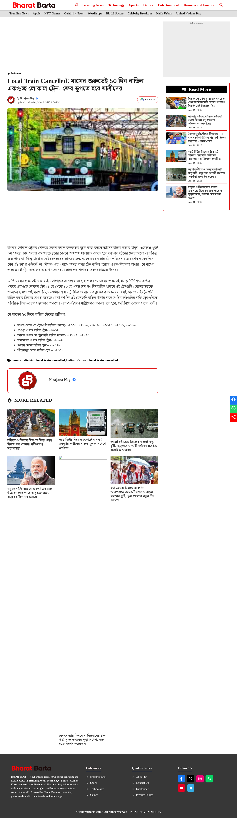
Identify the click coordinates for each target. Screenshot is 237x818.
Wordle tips (95, 13)
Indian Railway (77, 360)
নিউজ (14, 74)
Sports (133, 5)
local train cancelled (103, 360)
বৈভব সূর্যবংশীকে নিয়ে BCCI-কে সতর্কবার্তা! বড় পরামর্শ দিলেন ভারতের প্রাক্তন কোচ (207, 138)
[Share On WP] (233, 409)
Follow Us (150, 100)
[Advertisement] (83, 44)
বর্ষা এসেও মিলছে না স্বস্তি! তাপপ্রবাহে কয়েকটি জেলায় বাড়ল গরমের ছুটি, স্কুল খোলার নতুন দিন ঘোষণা (132, 494)
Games (148, 5)
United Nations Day (188, 13)
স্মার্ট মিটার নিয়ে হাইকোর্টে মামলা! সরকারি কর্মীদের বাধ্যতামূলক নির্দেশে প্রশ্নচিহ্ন (82, 443)
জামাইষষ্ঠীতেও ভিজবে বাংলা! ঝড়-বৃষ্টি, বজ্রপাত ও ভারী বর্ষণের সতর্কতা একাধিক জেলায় (134, 446)
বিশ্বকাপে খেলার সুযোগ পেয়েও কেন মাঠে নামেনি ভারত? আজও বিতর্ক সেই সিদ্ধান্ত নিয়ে (206, 102)
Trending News (93, 5)
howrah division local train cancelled (38, 360)
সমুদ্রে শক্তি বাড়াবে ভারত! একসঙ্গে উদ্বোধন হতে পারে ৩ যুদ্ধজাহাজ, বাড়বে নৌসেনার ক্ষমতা (29, 493)
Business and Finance (199, 5)
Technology (116, 5)
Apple (36, 13)
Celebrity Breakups (140, 13)
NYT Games (52, 13)
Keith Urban (164, 13)
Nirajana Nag (27, 98)
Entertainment (168, 5)
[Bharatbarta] (33, 5)
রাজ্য (19, 74)
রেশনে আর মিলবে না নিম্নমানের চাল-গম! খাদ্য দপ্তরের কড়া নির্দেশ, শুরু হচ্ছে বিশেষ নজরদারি (82, 739)
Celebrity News (74, 13)
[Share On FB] (233, 400)
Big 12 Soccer (114, 13)
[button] (221, 5)
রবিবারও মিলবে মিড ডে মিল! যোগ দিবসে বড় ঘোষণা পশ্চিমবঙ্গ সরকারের (29, 444)
